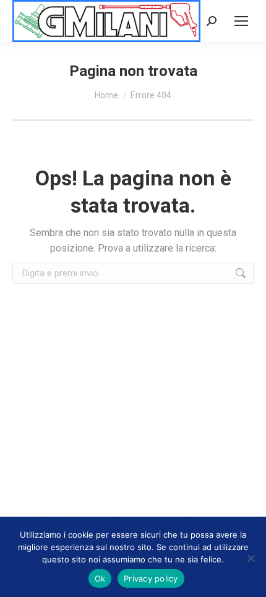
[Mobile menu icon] (241, 21)
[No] (250, 558)
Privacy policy (151, 578)
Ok (100, 578)
